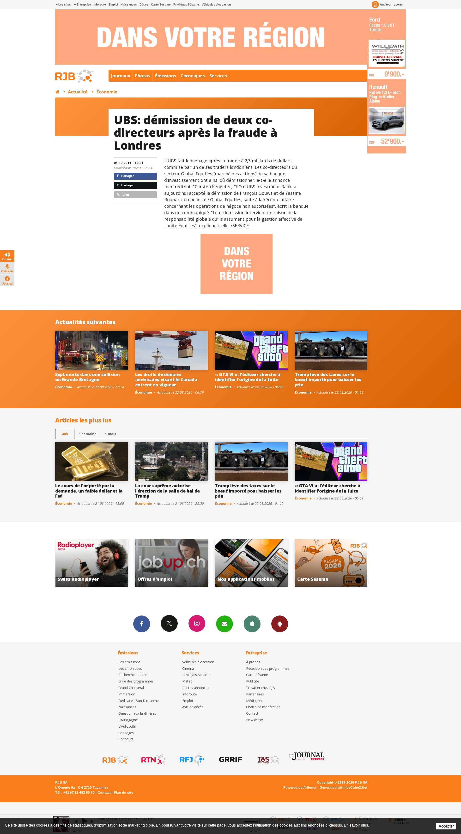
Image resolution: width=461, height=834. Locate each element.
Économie (106, 92)
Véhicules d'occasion (216, 4)
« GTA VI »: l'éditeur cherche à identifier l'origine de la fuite (247, 377)
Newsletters (224, 623)
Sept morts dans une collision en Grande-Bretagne (87, 377)
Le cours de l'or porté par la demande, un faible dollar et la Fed (89, 491)
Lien (125, 194)
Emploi (113, 4)
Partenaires (255, 694)
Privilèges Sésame (186, 4)
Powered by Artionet (299, 787)
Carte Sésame (161, 4)
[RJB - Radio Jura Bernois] (114, 759)
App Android (279, 623)
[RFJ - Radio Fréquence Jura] (191, 759)
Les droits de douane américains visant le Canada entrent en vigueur (166, 379)
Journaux (120, 76)
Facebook (141, 623)
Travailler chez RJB (260, 688)
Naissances (129, 4)
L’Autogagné (128, 720)
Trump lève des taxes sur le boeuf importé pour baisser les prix (328, 379)
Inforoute (100, 4)
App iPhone (252, 623)
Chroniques (193, 76)
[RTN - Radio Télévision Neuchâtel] (153, 759)
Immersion (126, 694)
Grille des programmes (136, 681)
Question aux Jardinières (137, 714)
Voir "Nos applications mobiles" (171, 563)
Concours (125, 739)
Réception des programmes (267, 669)
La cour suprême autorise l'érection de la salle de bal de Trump (167, 491)
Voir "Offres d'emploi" (91, 563)
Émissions (165, 76)
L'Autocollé (127, 726)
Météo (187, 681)
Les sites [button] (64, 4)
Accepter (446, 826)
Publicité (252, 681)
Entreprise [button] (83, 4)
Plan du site (123, 792)
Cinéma (188, 669)
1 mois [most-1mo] (110, 434)
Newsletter (254, 720)
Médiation (254, 701)
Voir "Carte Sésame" (251, 563)
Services (218, 76)
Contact (252, 714)
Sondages (126, 733)
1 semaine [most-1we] (88, 434)
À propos (253, 662)
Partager (127, 176)
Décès (144, 4)
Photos (142, 76)
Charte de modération (263, 707)
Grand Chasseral (131, 688)
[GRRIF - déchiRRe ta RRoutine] (230, 759)
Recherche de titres (133, 675)
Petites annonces (195, 688)
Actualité (78, 92)
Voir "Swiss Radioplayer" (331, 563)
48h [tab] (65, 434)
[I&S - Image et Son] (268, 759)
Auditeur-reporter (392, 4)
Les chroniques (130, 669)
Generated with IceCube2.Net (343, 787)
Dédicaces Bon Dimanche (138, 701)
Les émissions (129, 662)
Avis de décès (192, 707)
